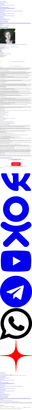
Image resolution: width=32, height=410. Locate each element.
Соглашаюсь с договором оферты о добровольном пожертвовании (7, 123)
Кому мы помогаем (2, 9)
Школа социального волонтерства (4, 19)
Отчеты (3, 8)
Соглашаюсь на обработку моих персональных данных (6, 157)
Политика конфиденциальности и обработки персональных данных (7, 401)
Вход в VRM (16, 401)
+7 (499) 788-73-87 (4, 373)
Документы (1, 8)
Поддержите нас (2, 387)
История (6, 7)
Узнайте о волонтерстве (2, 2)
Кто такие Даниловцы (2, 7)
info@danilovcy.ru (3, 372)
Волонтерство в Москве (8, 15)
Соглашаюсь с (17, 61)
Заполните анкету (7, 2)
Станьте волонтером (3, 1)
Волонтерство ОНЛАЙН (2, 15)
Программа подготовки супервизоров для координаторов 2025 (11, 23)
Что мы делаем (1, 393)
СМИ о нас (4, 393)
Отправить (25, 407)
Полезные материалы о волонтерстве (4, 20)
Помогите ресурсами (8, 13)
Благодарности (6, 8)
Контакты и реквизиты (12, 8)
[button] (16, 50)
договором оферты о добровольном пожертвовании (19, 61)
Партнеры (9, 8)
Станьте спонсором (12, 13)
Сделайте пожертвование (2, 13)
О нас (1, 6)
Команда (8, 7)
